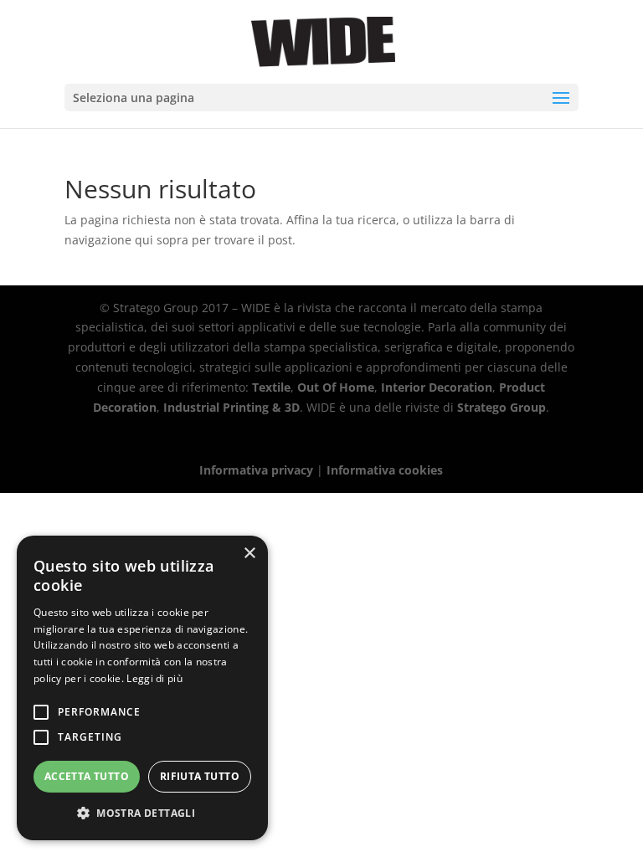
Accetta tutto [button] (86, 776)
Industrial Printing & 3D (231, 407)
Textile (271, 387)
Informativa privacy (256, 470)
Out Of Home (335, 387)
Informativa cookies (385, 470)
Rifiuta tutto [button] (199, 776)
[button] (142, 813)
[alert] (142, 688)
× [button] (249, 553)
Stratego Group (501, 407)
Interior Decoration (436, 387)
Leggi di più (154, 678)
